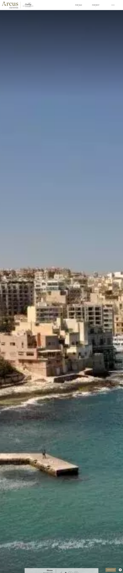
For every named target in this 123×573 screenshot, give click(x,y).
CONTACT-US (111, 570)
